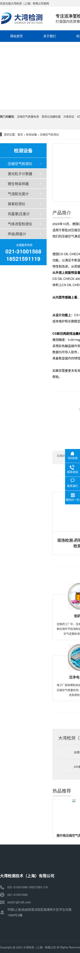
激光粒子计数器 (20, 173)
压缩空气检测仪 (49, 134)
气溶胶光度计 (18, 193)
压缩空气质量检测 (28, 116)
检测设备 (31, 134)
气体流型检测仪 (20, 223)
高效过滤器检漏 (51, 116)
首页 (20, 134)
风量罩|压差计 (19, 213)
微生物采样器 (18, 183)
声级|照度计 (17, 233)
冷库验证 (68, 116)
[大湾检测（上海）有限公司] (24, 18)
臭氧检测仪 (16, 203)
